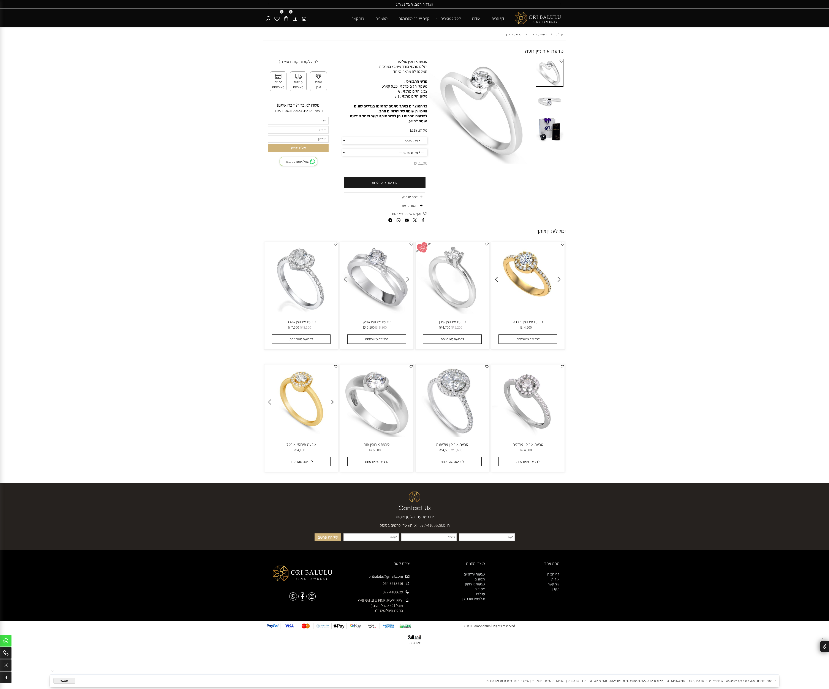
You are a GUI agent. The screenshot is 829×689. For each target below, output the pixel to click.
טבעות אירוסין (475, 584)
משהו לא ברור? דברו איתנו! (298, 105)
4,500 (528, 327)
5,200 (458, 327)
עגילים (480, 593)
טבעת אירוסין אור (376, 444)
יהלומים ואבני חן (473, 598)
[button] (530, 62)
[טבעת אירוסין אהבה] (301, 312)
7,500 (295, 327)
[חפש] (268, 18)
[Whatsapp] (5, 642)
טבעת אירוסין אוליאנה (452, 444)
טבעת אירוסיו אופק (377, 321)
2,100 (422, 163)
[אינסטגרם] (304, 18)
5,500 (371, 327)
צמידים (480, 589)
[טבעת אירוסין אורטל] (301, 435)
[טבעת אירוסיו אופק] (376, 312)
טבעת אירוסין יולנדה (528, 321)
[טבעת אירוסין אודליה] (527, 435)
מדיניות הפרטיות (494, 681)
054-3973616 (393, 583)
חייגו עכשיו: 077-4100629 (344, 4)
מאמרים (381, 18)
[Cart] (286, 18)
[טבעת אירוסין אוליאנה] (452, 435)
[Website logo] (537, 19)
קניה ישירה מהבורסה (414, 18)
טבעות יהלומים (474, 574)
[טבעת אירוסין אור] (376, 435)
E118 (413, 130)
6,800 (383, 327)
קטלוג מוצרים (451, 18)
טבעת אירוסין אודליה (528, 444)
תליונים (480, 579)
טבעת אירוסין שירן (452, 321)
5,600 (458, 450)
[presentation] (269, 4)
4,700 (446, 327)
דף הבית (498, 18)
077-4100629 (430, 525)
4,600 (446, 450)
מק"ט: (422, 130)
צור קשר (358, 18)
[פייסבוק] (295, 18)
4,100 (301, 450)
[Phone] (5, 654)
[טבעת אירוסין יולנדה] (528, 300)
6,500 (377, 450)
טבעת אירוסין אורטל (301, 444)
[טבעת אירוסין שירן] (452, 312)
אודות (476, 18)
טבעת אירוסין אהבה (301, 321)
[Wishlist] (277, 18)
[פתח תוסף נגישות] (824, 646)
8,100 (307, 327)
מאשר (64, 681)
